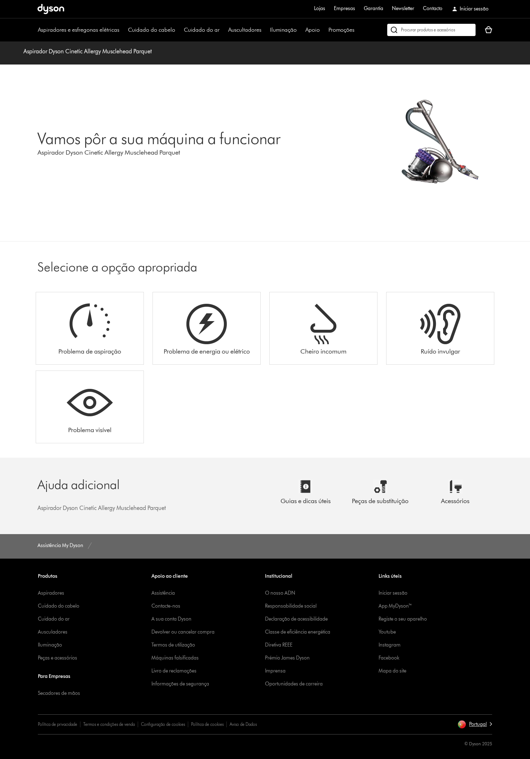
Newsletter (403, 8)
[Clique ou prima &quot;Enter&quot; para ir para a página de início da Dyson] (50, 9)
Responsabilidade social (291, 606)
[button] (475, 724)
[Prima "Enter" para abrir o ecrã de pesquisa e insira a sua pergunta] (431, 30)
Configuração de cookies (163, 724)
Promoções (341, 29)
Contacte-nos (165, 606)
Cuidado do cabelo (151, 29)
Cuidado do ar (202, 29)
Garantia (373, 8)
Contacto (432, 8)
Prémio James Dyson (287, 658)
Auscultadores (244, 29)
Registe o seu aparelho (403, 619)
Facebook (389, 658)
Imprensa (275, 671)
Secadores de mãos (59, 693)
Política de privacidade (57, 724)
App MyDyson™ (395, 606)
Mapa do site (392, 671)
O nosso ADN (280, 593)
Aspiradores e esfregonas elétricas (78, 29)
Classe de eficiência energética (297, 632)
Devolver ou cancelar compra (183, 632)
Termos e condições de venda (109, 724)
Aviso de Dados (243, 724)
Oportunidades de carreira (294, 684)
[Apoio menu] (323, 30)
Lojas (319, 8)
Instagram (390, 645)
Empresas (344, 8)
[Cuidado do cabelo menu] (178, 30)
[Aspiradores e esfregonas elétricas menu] (123, 30)
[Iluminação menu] (300, 30)
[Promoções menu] (358, 30)
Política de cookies (207, 724)
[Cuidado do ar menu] (223, 30)
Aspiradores (51, 593)
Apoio (312, 29)
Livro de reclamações (173, 671)
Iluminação (283, 29)
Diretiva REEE (278, 645)
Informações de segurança (180, 684)
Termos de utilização (173, 645)
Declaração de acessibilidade (296, 619)
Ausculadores (52, 632)
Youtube (387, 632)
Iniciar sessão (393, 593)
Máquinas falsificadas (175, 658)
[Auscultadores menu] (265, 30)
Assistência (163, 593)
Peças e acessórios (57, 658)
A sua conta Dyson (171, 619)
